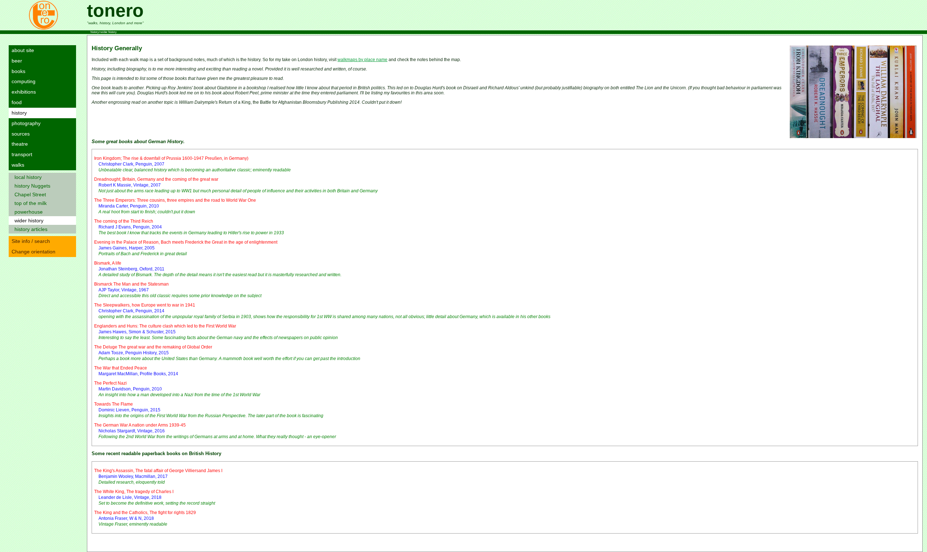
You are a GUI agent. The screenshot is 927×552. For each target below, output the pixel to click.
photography (25, 123)
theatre (18, 144)
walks (16, 165)
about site (21, 50)
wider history (27, 220)
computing (22, 81)
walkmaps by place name (362, 59)
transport (20, 154)
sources (19, 134)
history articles (29, 229)
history (18, 113)
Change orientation (32, 251)
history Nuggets (31, 186)
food (15, 102)
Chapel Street (29, 194)
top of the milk (29, 203)
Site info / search (29, 241)
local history (27, 177)
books (17, 71)
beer (15, 61)
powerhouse (27, 212)
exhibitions (22, 92)
